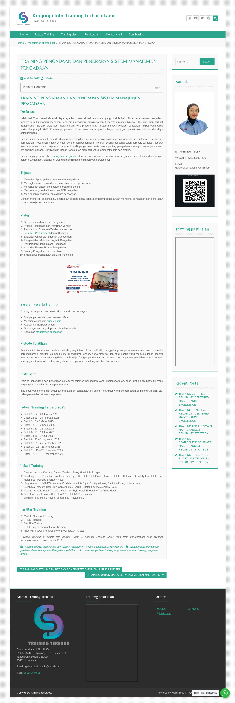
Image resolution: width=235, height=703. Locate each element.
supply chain (53, 320)
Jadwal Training (44, 34)
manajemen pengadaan (49, 331)
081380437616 (32, 672)
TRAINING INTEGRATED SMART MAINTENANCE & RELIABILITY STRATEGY (194, 458)
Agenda (195, 608)
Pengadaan (100, 546)
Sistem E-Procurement (37, 233)
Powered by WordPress (170, 692)
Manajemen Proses (82, 546)
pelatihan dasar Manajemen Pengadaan (42, 550)
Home (24, 34)
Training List (68, 34)
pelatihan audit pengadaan (144, 546)
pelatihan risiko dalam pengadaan (85, 550)
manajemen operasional (56, 546)
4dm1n (48, 78)
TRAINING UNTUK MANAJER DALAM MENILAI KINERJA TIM (124, 574)
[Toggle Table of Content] (155, 88)
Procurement (115, 546)
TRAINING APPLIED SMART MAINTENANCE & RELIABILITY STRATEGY (195, 430)
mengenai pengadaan (65, 156)
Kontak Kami (114, 34)
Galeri (162, 608)
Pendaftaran (91, 34)
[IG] (189, 18)
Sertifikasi (135, 34)
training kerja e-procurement (120, 550)
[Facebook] (209, 18)
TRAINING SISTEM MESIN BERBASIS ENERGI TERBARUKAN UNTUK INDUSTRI (71, 569)
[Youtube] (196, 18)
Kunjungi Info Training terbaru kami (73, 16)
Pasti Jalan (165, 613)
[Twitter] (202, 18)
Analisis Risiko (33, 546)
